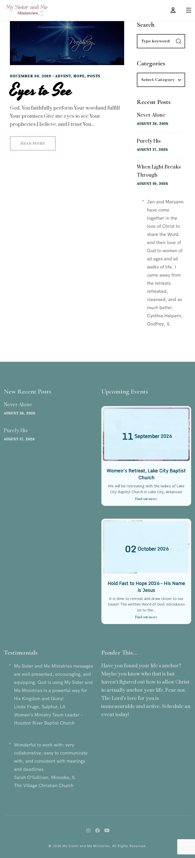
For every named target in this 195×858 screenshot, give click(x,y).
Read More (33, 143)
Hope (79, 76)
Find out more (146, 499)
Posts (93, 76)
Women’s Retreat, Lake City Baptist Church (146, 474)
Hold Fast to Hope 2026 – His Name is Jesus (146, 586)
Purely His (149, 141)
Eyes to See (41, 90)
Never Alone (151, 115)
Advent (63, 76)
